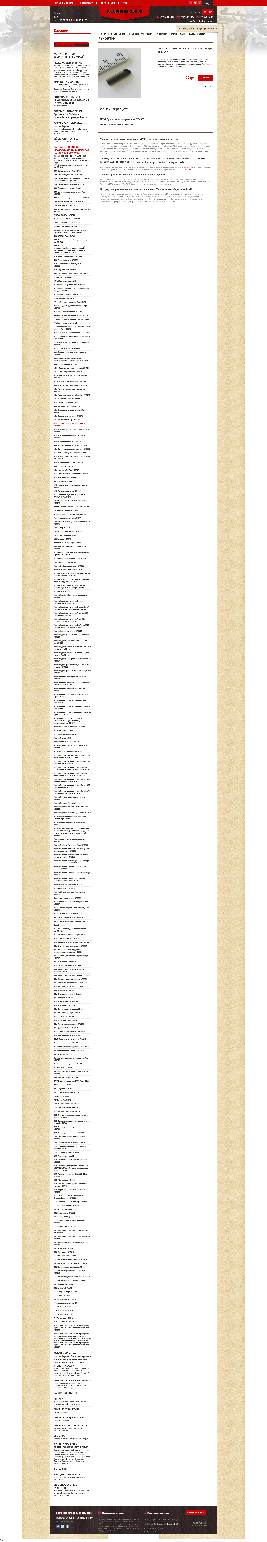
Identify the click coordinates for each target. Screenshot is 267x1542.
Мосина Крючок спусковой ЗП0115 (68, 631)
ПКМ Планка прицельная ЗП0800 (67, 994)
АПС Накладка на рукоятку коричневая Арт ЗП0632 (71, 486)
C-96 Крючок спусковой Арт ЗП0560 (68, 175)
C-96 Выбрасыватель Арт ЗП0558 (68, 171)
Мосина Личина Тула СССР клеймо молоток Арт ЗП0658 (72, 708)
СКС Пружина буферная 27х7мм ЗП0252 (70, 1259)
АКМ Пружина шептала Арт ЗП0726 (68, 462)
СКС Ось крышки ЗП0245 (64, 1252)
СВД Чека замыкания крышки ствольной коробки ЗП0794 (70, 1185)
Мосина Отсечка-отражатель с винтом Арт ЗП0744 (71, 747)
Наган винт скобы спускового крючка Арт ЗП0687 (71, 903)
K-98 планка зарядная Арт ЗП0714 (68, 256)
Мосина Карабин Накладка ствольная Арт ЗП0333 (71, 596)
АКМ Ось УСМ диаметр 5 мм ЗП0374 (68, 420)
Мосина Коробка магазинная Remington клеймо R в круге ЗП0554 (70, 602)
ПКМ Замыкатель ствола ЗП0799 (67, 962)
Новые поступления (71, 44)
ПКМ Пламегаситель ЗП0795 (65, 990)
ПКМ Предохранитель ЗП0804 (66, 1002)
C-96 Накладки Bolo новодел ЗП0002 (69, 184)
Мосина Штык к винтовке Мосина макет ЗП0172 (70, 893)
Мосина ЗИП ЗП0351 (62, 591)
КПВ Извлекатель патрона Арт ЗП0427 (70, 531)
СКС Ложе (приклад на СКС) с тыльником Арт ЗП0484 (72, 1237)
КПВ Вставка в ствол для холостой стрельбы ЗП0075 (72, 523)
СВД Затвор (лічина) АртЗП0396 (67, 1111)
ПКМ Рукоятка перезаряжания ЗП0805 (69, 1013)
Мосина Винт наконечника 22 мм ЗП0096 (70, 558)
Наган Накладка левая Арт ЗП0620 (68, 914)
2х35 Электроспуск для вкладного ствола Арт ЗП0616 (71, 166)
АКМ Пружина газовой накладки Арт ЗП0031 (72, 449)
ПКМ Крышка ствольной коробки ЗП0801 (70, 979)
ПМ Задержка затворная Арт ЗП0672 (69, 1050)
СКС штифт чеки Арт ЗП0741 (65, 1299)
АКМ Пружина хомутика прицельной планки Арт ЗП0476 (72, 458)
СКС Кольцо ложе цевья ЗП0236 (67, 1217)
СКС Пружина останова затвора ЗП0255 (70, 1267)
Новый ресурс (59, 925)
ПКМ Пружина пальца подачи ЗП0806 (69, 1009)
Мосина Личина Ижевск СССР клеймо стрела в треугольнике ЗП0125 (72, 684)
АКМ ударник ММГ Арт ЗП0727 (66, 470)
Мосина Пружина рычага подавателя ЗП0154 (72, 813)
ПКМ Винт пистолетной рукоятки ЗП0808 (70, 946)
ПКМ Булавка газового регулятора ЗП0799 (71, 942)
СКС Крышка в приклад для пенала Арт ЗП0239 (70, 1222)
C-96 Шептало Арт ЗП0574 (64, 205)
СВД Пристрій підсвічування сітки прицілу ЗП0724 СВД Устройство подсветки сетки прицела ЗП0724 (71, 1168)
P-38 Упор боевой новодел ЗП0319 (68, 312)
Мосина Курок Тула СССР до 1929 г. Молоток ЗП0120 (72, 636)
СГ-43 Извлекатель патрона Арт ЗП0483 (70, 1202)
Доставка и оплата (63, 2)
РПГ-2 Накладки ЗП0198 (64, 1085)
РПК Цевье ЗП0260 (61, 1096)
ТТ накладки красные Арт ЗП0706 (67, 1303)
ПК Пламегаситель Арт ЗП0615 (66, 939)
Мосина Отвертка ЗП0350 (64, 738)
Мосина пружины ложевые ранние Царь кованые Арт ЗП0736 (70, 818)
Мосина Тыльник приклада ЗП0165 (68, 885)
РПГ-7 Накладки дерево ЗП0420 (67, 1092)
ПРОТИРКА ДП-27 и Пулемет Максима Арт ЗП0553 (71, 1072)
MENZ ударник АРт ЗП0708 (65, 270)
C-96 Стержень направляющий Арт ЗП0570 (71, 198)
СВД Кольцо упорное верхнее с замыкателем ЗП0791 (72, 1128)
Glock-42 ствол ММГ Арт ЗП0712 (67, 226)
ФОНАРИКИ (60, 1468)
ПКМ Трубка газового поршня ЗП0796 (69, 1024)
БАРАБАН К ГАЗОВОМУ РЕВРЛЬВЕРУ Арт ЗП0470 (71, 502)
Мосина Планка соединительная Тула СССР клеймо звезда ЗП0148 (72, 786)
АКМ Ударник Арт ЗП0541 (64, 466)
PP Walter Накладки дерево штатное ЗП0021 (72, 319)
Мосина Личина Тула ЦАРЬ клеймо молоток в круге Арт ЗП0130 (72, 714)
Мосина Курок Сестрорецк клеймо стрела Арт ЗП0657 (72, 660)
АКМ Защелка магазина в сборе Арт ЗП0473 (72, 395)
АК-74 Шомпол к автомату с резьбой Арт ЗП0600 (70, 377)
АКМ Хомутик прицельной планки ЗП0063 (71, 474)
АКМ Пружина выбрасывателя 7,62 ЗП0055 (71, 445)
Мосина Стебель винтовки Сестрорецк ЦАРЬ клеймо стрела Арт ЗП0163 (72, 850)
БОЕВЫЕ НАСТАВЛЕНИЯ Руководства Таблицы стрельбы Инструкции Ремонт (71, 114)
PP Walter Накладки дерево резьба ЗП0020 (71, 316)
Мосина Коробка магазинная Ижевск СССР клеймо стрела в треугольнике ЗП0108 (71, 608)
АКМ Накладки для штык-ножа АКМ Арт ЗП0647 (70, 411)
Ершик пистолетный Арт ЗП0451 (67, 510)
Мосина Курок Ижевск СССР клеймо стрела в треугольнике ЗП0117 (72, 648)
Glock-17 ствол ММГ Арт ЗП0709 (67, 219)
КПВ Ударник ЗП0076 (62, 539)
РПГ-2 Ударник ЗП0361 (63, 1089)
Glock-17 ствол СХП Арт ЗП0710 (67, 223)
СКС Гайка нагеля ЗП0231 (64, 1213)
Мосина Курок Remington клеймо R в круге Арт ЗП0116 (71, 642)
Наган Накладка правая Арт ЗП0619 (68, 918)
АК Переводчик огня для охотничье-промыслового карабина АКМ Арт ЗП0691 (71, 359)
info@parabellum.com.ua (201, 21)
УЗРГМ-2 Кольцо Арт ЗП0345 (65, 1322)
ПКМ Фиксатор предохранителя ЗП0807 (70, 1032)
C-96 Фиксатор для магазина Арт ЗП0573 (70, 202)
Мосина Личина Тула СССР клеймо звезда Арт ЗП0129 (71, 702)
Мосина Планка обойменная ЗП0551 (68, 752)
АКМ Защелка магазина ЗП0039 (67, 399)
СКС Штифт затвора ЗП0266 (65, 1292)
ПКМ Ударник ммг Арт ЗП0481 (66, 1028)
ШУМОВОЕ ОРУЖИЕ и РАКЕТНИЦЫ (72, 1490)
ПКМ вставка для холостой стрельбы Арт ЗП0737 (71, 957)
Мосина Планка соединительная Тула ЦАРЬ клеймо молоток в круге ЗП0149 (72, 792)
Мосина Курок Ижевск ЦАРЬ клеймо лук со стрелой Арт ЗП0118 (71, 654)
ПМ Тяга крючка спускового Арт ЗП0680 (70, 1064)
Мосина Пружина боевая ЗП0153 (67, 803)
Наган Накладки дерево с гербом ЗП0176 (71, 921)
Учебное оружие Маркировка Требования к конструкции (132, 174)
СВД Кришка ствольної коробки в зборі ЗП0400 (69, 1138)
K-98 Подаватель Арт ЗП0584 (66, 260)
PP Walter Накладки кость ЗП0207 (67, 323)
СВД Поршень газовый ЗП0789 (66, 1152)
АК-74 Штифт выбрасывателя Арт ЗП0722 (71, 382)
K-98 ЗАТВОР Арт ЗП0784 (64, 236)
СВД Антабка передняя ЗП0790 (67, 1104)
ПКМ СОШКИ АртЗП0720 (64, 1017)
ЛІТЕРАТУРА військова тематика (72, 1384)
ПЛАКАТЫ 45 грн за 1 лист (69, 1418)
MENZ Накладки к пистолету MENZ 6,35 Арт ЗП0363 (71, 265)
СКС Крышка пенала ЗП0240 (65, 1227)
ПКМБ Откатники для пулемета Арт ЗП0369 (72, 1039)
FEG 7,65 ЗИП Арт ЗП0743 (64, 215)
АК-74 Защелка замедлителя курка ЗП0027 (71, 368)
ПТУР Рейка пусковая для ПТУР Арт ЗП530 (71, 1081)
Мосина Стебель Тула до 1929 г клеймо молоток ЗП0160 (70, 868)
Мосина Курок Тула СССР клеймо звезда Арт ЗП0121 (72, 672)
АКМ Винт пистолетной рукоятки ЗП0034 (70, 385)
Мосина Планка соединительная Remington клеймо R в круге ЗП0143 (72, 762)
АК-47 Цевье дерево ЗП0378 (65, 364)
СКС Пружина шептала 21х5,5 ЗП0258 (69, 1280)
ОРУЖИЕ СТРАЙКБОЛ (66, 1410)
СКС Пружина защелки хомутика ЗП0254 (70, 1263)
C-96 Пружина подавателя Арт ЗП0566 (70, 188)
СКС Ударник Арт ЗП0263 (64, 1284)
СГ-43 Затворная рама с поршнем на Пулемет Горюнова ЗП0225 (69, 1197)
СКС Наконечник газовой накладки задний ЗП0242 (71, 1243)
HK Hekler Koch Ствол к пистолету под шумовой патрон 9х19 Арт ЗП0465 (70, 231)
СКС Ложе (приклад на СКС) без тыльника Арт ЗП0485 (71, 1231)
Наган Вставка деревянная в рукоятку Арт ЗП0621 (71, 909)
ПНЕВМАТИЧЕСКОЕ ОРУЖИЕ (70, 1428)
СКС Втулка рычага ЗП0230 (65, 1209)
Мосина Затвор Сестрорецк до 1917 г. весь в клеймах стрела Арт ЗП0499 (72, 575)
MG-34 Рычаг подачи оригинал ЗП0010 (69, 285)
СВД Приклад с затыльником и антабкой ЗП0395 (70, 1161)
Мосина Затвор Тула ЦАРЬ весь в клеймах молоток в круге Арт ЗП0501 (71, 580)
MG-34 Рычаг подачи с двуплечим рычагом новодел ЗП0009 (71, 290)
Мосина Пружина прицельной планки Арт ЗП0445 (71, 808)
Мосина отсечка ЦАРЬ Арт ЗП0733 (68, 742)
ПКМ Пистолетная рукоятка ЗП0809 (68, 987)
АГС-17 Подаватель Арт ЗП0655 (67, 349)
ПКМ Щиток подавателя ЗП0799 (67, 1035)
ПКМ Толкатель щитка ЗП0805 (66, 1020)
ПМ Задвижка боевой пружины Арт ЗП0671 (71, 1047)
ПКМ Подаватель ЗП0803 (64, 998)
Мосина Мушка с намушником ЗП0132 (69, 727)
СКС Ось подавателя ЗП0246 (66, 1256)
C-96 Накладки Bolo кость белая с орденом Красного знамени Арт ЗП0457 (71, 179)
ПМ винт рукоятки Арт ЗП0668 (66, 1043)
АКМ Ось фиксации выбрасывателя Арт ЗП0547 (70, 425)
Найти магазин (107, 2)
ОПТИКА (70, 1401)
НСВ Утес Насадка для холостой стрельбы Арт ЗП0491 (71, 930)
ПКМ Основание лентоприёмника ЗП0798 (70, 983)
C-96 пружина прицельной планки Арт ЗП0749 (69, 193)
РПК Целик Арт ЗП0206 (63, 1100)
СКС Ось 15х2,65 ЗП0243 (64, 1248)
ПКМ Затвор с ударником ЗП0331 (67, 966)
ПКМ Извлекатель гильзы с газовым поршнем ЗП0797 (69, 970)
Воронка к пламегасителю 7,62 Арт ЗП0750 (71, 507)
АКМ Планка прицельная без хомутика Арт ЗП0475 (71, 431)
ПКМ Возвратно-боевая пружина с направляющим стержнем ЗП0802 (68, 951)
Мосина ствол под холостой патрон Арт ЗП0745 (70, 840)
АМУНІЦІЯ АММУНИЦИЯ (71, 86)
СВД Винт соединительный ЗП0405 (68, 1107)
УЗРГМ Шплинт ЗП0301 (63, 1318)
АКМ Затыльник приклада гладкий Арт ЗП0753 (70, 390)
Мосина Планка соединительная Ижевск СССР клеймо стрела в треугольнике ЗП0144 (72, 768)
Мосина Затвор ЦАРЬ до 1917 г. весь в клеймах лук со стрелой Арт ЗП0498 (69, 586)
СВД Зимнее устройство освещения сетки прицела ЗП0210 (71, 1116)
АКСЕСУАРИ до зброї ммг (72, 69)
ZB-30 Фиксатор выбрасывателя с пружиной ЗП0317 (72, 344)
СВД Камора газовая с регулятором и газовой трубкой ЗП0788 (72, 1122)
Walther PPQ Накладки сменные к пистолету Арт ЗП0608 (72, 338)
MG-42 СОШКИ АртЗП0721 (64, 298)
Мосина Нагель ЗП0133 (63, 730)
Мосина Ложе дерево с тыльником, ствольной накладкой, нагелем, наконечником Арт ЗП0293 (68, 721)
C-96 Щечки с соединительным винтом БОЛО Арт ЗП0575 (72, 210)
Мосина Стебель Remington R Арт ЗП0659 (71, 845)
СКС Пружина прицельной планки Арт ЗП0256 (69, 1272)
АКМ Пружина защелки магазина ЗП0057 (70, 453)
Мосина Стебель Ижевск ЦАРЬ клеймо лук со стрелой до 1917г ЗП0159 (71, 862)
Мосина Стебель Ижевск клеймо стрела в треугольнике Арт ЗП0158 (71, 856)
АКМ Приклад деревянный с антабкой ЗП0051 (69, 437)
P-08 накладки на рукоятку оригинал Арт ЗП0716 (70, 307)
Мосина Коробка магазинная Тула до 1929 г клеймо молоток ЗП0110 (71, 614)
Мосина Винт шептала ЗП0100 (66, 562)
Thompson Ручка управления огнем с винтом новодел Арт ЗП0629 (72, 328)
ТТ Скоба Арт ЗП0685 (62, 1307)
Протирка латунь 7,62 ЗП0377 (66, 1077)
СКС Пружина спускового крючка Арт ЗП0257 (72, 1277)
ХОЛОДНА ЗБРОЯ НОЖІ (70, 1477)
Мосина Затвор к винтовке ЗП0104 (68, 570)
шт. (210, 12)
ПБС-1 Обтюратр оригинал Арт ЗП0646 (70, 935)
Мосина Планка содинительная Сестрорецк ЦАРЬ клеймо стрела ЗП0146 (72, 756)
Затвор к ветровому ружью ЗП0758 (68, 518)
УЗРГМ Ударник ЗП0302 (63, 1314)
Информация (86, 2)
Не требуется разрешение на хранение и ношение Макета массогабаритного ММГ (146, 189)
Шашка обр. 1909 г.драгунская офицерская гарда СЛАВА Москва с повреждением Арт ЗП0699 (71, 1328)
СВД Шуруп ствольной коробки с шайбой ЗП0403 (70, 1191)
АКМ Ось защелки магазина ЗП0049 (68, 416)
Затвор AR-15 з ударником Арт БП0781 (70, 514)
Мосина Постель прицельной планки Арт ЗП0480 (70, 798)
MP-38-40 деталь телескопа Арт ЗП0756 (70, 302)
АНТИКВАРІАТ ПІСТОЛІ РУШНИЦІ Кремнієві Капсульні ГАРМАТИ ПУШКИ (71, 101)
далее (102, 154)
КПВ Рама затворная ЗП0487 (65, 535)
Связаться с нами (195, 1513)
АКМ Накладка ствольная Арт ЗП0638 (69, 406)
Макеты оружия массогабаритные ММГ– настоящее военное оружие (139, 138)
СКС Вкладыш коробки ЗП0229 (66, 1206)
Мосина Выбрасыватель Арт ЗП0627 (69, 566)
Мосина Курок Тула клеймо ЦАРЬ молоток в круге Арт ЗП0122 (72, 666)
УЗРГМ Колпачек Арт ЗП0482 (65, 1311)
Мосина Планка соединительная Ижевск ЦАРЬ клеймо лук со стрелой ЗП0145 (70, 774)
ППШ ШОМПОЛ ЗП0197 (63, 1068)
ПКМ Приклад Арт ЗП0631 (64, 1005)
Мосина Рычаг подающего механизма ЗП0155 (69, 824)
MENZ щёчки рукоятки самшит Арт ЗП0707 (71, 274)
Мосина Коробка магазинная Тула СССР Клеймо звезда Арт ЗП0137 (70, 620)
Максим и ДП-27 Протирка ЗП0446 (68, 543)
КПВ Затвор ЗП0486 (62, 528)
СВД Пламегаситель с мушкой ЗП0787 (70, 1143)
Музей (125, 2)
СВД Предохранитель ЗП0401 (66, 1156)
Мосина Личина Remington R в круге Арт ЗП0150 (70, 678)
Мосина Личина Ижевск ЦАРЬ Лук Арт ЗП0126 (69, 690)
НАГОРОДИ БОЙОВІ (65, 1393)
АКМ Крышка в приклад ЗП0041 (67, 403)
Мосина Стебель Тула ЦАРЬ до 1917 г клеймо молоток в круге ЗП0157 (69, 880)
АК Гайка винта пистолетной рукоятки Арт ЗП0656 (71, 353)
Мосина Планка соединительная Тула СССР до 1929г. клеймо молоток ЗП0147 (72, 780)
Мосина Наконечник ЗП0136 (65, 734)
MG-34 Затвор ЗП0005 (63, 277)
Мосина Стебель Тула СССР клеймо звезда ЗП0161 (72, 874)
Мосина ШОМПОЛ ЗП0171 (64, 888)
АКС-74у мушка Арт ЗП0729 (65, 481)
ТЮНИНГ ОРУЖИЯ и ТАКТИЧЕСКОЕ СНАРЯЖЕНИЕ (72, 1453)
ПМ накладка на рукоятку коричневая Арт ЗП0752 (71, 1059)
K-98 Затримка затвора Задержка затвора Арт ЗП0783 (71, 241)
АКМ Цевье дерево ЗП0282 (65, 477)
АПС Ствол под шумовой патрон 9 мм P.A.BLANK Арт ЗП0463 (69, 496)
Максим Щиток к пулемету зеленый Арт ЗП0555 (70, 548)
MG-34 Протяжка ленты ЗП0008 (67, 281)
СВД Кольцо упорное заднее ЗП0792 (69, 1133)
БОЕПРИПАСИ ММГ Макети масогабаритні (71, 128)
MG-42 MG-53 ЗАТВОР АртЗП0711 (67, 295)
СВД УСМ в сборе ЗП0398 (64, 1180)
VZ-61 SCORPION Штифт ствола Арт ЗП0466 (72, 333)
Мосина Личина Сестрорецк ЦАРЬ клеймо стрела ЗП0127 (71, 696)
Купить (206, 78)
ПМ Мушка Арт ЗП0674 (63, 1054)
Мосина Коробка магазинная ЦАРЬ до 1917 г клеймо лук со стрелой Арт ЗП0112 (72, 626)
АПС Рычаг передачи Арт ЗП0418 (67, 491)
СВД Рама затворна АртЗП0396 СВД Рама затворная (71, 1175)
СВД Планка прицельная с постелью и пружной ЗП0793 (70, 1147)
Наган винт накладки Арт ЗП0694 (67, 898)
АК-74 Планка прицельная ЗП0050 (68, 372)
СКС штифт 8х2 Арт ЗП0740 (65, 1288)
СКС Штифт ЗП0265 (62, 1295)
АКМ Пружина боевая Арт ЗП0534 (67, 441)
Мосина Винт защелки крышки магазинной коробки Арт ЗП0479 (71, 554)
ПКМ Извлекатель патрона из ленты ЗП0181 (72, 975)
